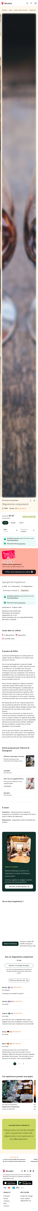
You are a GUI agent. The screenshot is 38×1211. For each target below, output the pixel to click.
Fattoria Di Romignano (10, 500)
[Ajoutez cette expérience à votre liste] (34, 500)
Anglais (13, 523)
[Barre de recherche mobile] (27, 3)
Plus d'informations (12, 540)
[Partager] (30, 500)
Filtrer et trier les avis (18, 980)
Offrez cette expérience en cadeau (17, 572)
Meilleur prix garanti (28, 516)
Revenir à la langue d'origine (19, 965)
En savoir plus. (21, 543)
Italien (21, 523)
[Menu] (35, 3)
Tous (5, 523)
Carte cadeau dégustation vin (25, 1200)
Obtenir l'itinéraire (10, 944)
